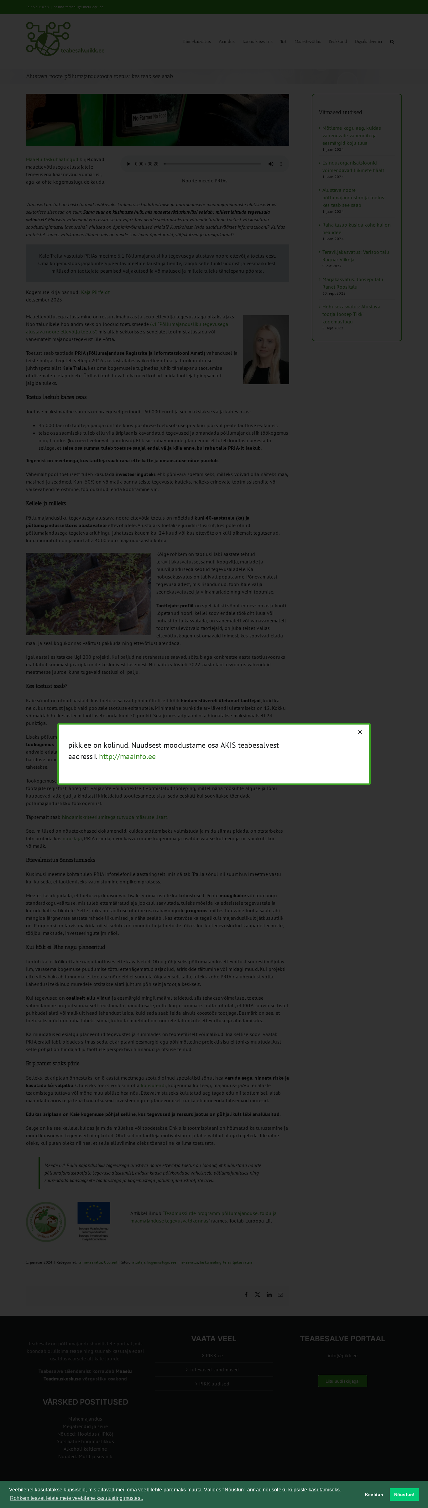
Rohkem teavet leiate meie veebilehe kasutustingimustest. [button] (76, 1498)
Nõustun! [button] (404, 1494)
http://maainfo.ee (127, 756)
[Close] (360, 732)
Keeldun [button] (374, 1494)
